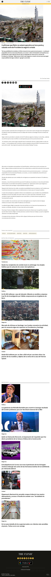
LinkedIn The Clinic (28, 558)
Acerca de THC (25, 566)
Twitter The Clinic (18, 558)
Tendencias (5, 262)
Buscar (47, 1)
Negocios (4, 322)
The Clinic (7, 574)
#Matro (25, 233)
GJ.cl (47, 575)
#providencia (32, 233)
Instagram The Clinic (22, 558)
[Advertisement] (25, 155)
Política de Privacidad (25, 569)
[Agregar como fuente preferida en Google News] (26, 563)
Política (4, 291)
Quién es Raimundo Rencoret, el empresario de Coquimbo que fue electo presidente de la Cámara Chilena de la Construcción (24, 438)
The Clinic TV (26, 558)
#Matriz (19, 233)
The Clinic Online (45, 78)
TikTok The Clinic (31, 558)
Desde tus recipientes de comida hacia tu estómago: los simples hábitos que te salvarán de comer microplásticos (23, 266)
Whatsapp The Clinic (24, 558)
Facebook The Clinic (20, 558)
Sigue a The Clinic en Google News (25, 86)
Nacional (3, 42)
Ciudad (3, 351)
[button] (3, 83)
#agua (4, 233)
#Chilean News (11, 233)
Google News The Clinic (33, 558)
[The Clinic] (3, 1)
